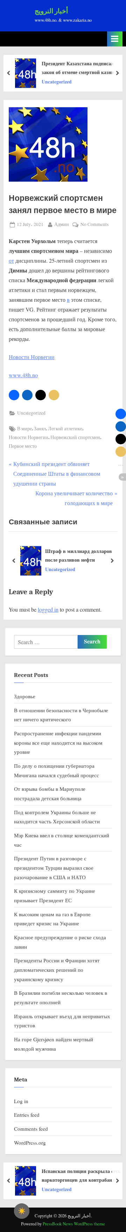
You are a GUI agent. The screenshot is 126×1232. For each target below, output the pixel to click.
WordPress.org (30, 1142)
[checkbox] (21, 1211)
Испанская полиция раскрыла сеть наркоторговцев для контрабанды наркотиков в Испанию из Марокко (82, 1175)
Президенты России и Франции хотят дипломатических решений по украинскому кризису (57, 969)
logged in (48, 609)
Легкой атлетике (65, 428)
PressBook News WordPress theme (74, 1223)
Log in (21, 1101)
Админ (61, 224)
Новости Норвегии (32, 356)
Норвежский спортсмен (75, 437)
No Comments (94, 225)
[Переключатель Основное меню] (114, 38)
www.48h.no (23, 375)
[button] (14, 395)
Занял (40, 428)
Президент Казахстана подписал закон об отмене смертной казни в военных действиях (80, 68)
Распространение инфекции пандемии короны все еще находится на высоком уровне (58, 742)
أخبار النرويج (51, 11)
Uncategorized (57, 81)
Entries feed (27, 1114)
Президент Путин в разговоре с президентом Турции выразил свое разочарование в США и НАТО (53, 867)
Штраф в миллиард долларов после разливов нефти (78, 555)
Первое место (23, 446)
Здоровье (24, 696)
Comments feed (31, 1128)
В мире (24, 428)
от (11, 260)
